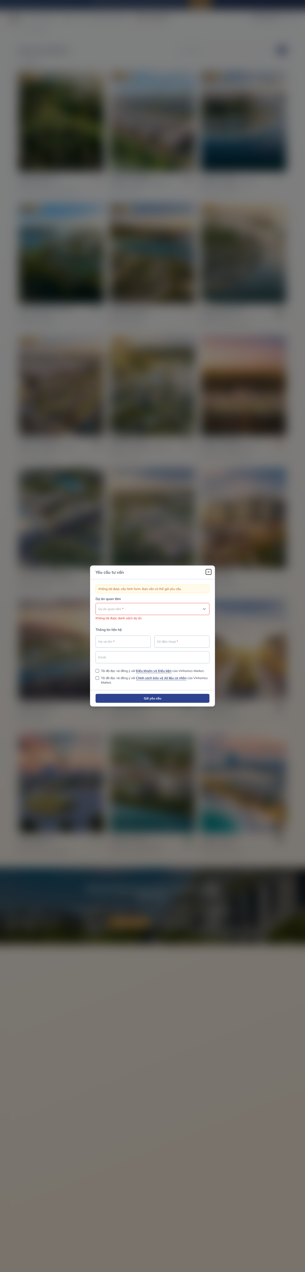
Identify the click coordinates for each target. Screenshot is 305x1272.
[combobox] (152, 609)
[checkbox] (97, 671)
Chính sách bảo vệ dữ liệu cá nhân (161, 678)
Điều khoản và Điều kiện (153, 671)
